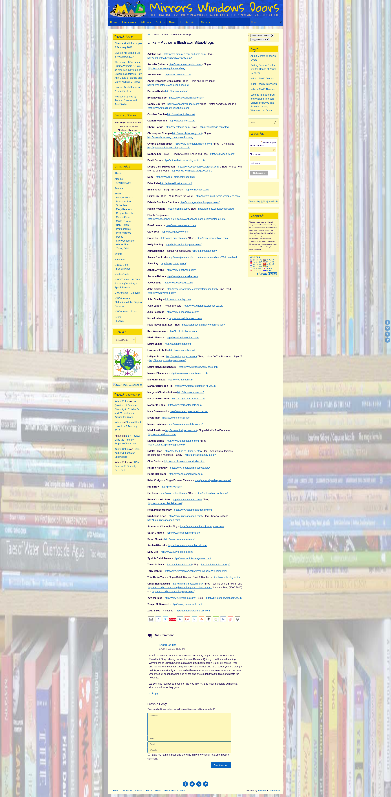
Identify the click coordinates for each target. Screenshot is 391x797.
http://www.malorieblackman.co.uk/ (189, 373)
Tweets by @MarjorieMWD (263, 201)
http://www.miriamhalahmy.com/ (185, 424)
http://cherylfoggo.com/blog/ (214, 127)
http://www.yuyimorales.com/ (180, 598)
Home (115, 790)
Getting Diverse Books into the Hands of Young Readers (263, 69)
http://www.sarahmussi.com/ (179, 539)
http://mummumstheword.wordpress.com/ (218, 196)
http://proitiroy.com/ (171, 486)
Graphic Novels (124, 213)
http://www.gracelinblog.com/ (212, 238)
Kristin (118, 422)
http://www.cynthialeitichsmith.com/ (193, 143)
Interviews (120, 259)
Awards (119, 188)
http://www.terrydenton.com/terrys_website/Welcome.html (196, 571)
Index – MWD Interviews (263, 84)
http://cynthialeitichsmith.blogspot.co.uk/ (168, 147)
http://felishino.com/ (178, 208)
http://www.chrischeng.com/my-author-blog (170, 137)
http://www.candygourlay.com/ (183, 104)
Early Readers (124, 209)
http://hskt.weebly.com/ (222, 154)
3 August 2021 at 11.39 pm (172, 649)
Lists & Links (121, 265)
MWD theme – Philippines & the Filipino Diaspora (128, 302)
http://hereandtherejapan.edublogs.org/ (168, 85)
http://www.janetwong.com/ (181, 270)
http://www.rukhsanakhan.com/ (185, 516)
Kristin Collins (168, 644)
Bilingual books (124, 197)
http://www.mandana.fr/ (180, 379)
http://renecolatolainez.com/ (187, 499)
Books (118, 193)
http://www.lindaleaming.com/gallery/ (190, 467)
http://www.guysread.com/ (162, 293)
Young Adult (122, 248)
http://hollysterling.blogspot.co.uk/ (183, 244)
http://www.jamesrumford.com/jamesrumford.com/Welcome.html (202, 257)
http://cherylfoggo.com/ (178, 127)
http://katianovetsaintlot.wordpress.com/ (203, 324)
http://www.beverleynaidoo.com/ (186, 97)
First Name (255, 154)
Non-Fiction (122, 225)
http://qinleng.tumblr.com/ (174, 493)
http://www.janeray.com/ (173, 263)
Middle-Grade (123, 217)
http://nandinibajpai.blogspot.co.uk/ (167, 444)
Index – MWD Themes (262, 89)
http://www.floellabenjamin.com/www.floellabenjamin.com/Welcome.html (187, 219)
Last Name (255, 163)
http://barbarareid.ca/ (176, 91)
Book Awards (123, 268)
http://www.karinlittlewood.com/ (185, 318)
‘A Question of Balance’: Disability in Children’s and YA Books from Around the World (127, 409)
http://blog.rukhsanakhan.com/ (163, 520)
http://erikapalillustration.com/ (176, 183)
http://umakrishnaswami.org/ (187, 583)
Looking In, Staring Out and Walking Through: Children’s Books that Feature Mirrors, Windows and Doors (262, 102)
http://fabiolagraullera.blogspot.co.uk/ (199, 202)
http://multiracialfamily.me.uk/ (200, 455)
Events (118, 254)
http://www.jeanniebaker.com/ (182, 276)
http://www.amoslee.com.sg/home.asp (184, 54)
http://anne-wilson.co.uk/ (178, 74)
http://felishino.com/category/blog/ (216, 208)
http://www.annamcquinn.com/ (185, 64)
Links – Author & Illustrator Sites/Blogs (128, 453)
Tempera (262, 790)
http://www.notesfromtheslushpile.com (168, 108)
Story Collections (125, 240)
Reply (155, 693)
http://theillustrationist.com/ (183, 331)
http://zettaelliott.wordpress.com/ (193, 610)
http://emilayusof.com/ (197, 189)
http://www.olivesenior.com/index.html (184, 461)
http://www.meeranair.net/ (176, 417)
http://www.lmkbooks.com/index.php (198, 367)
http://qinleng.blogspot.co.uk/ (212, 493)
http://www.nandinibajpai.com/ (183, 440)
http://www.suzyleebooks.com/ (177, 552)
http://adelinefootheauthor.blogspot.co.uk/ (169, 58)
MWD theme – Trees (126, 311)
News (118, 317)
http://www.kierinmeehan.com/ (183, 337)
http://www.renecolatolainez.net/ (165, 503)
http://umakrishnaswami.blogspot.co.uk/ (173, 591)
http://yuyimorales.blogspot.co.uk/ (224, 598)
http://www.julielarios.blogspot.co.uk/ (203, 305)
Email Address (262, 145)
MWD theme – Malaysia (127, 293)
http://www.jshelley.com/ (178, 299)
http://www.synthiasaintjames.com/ (192, 558)
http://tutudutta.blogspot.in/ (227, 577)
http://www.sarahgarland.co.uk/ (183, 532)
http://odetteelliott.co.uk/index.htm (183, 451)
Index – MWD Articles (262, 78)
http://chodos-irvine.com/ (190, 392)
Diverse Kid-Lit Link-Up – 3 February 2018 (128, 426)
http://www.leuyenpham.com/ (181, 356)
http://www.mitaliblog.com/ (162, 434)
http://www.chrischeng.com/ (187, 133)
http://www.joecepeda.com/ (178, 282)
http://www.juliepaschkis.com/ (183, 312)
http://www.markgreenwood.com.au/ (189, 411)
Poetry (119, 236)
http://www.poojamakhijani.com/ (186, 474)
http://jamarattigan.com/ (204, 251)
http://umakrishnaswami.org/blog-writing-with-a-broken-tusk (180, 587)
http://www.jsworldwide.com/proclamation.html (192, 289)
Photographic (123, 229)
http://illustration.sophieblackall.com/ (187, 545)
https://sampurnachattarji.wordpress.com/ (202, 526)
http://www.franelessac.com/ (181, 225)
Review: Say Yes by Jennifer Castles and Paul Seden (126, 100)
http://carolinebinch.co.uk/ (181, 114)
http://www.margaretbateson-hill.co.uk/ (195, 386)
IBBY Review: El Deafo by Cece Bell (127, 466)
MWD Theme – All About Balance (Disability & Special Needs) (128, 283)
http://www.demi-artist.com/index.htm (175, 177)
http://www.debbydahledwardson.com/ (198, 166)
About (118, 173)
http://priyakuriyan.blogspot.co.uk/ (213, 480)
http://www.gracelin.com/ (174, 238)
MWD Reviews (124, 221)
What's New (122, 244)
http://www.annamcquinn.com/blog (166, 68)
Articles (119, 179)
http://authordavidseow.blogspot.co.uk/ (184, 160)
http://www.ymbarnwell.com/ (187, 604)
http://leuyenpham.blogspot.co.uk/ (167, 360)
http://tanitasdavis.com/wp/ (215, 564)
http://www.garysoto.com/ (175, 231)
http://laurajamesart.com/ (178, 344)
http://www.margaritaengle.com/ (185, 405)
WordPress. (274, 790)
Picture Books (123, 232)
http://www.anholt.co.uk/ (182, 120)
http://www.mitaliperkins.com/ (181, 430)
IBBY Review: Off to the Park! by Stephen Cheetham (128, 439)
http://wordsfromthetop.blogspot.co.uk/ (192, 170)
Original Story (123, 182)
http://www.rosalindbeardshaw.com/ (193, 509)
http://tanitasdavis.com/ (179, 564)
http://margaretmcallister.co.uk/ (188, 398)
